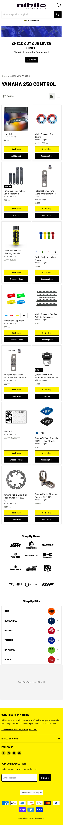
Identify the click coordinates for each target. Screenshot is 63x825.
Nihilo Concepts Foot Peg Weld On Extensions (46, 316)
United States (30, 792)
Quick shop (16, 149)
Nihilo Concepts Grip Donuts (44, 136)
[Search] (58, 14)
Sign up (45, 777)
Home (4, 76)
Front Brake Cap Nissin (14, 320)
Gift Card (8, 431)
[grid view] (52, 96)
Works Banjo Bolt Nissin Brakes (45, 259)
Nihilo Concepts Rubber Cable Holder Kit (14, 192)
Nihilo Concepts (10, 137)
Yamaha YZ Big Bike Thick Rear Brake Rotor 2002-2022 (15, 497)
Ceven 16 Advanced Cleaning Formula (12, 252)
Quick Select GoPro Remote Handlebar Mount (46, 376)
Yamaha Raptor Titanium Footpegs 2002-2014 (46, 496)
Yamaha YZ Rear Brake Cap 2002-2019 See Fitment (47, 440)
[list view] (58, 96)
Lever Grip (8, 134)
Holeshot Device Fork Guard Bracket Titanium (15, 376)
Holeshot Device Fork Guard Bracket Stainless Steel (45, 193)
